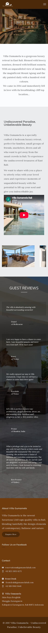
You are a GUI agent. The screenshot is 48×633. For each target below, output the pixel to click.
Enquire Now (10, 534)
